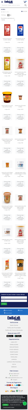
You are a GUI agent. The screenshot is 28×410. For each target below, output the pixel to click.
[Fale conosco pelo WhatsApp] (25, 403)
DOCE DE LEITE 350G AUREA (20, 106)
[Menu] (2, 2)
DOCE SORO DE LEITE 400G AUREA (20, 140)
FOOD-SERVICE (14, 349)
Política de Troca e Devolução (14, 330)
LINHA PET (14, 342)
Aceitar (5, 404)
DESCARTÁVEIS (14, 347)
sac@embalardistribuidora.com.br (14, 377)
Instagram (14, 379)
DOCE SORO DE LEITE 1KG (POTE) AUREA (7, 106)
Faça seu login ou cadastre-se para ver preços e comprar (7, 50)
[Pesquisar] (25, 5)
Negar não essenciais (15, 404)
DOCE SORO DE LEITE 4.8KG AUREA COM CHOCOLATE (7, 140)
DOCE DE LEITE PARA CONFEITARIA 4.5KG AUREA (7, 174)
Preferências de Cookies (8, 407)
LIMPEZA (14, 359)
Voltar (24, 11)
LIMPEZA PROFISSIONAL (14, 362)
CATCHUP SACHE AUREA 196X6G (7, 39)
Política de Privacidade (14, 327)
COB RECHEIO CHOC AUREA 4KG (7, 240)
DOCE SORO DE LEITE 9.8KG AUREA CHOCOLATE (20, 207)
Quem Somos (14, 325)
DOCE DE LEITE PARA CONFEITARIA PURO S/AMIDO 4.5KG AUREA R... (20, 275)
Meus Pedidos (8, 310)
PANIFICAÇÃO (14, 352)
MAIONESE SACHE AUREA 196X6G (20, 39)
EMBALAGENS (14, 344)
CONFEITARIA (14, 354)
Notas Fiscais (9, 313)
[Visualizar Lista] (10, 15)
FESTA (14, 364)
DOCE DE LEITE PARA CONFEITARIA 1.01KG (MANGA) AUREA (7, 274)
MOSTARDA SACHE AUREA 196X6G (7, 73)
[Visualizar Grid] (8, 15)
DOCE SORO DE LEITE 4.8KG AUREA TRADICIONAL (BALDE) (20, 73)
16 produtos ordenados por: (8, 18)
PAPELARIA (14, 357)
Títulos (21, 310)
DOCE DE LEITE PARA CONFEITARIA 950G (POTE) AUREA (7, 207)
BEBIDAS (14, 366)
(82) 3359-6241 (14, 375)
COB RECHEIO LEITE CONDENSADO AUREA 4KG (20, 174)
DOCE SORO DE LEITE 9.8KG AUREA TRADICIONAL (20, 241)
